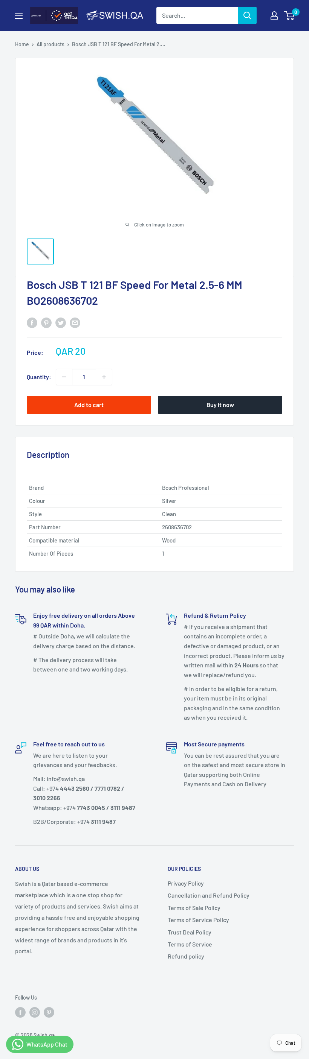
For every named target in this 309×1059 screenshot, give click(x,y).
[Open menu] (19, 16)
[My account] (274, 15)
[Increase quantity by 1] (104, 377)
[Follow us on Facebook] (20, 1012)
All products (50, 44)
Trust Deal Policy (189, 932)
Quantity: (39, 376)
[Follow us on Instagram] (34, 1012)
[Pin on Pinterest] (46, 322)
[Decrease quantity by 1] (64, 377)
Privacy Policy (186, 883)
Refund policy (186, 956)
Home (22, 44)
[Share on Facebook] (32, 322)
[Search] (247, 15)
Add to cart (89, 404)
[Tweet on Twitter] (60, 322)
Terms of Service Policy (198, 919)
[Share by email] (75, 322)
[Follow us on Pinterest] (49, 1012)
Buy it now (220, 404)
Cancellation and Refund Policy (208, 895)
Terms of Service (190, 944)
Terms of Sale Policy (194, 907)
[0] (289, 15)
